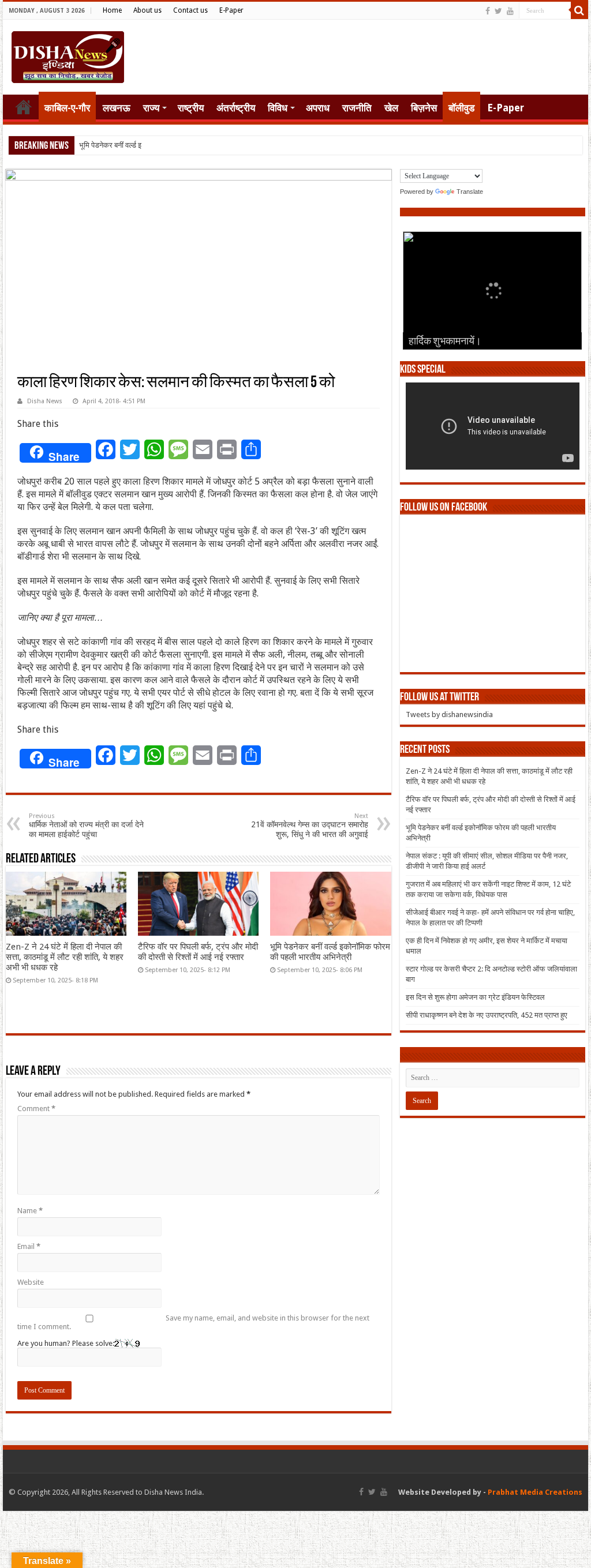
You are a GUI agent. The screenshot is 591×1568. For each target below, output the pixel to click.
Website (30, 1282)
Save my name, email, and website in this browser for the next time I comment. (193, 1322)
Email (28, 1246)
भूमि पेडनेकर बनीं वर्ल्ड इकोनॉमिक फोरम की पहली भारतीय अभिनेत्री (330, 951)
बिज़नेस (424, 108)
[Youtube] (510, 11)
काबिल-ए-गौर (67, 108)
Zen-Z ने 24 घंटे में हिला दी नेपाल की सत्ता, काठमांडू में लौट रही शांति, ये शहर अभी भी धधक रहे (65, 957)
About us (147, 10)
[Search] (579, 10)
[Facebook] (487, 11)
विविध (277, 108)
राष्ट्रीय (191, 108)
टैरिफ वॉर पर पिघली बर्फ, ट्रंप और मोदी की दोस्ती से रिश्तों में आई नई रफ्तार (198, 951)
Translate (470, 191)
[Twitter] (498, 11)
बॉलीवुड (461, 108)
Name (30, 1210)
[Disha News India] (68, 55)
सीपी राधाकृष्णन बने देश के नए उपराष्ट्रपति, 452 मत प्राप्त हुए (486, 1015)
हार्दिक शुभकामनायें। (445, 342)
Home (112, 10)
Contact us (190, 10)
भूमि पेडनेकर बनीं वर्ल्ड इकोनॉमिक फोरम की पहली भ (146, 145)
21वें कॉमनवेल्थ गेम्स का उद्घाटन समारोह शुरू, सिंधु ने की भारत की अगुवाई (309, 825)
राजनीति (357, 108)
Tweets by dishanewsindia (449, 714)
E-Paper (231, 10)
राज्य (151, 108)
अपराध (318, 108)
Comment (36, 1108)
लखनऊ (116, 108)
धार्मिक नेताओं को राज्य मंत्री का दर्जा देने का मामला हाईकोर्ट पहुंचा (86, 825)
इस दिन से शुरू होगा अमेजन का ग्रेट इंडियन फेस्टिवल (475, 997)
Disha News (44, 401)
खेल (391, 108)
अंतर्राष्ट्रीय (235, 108)
